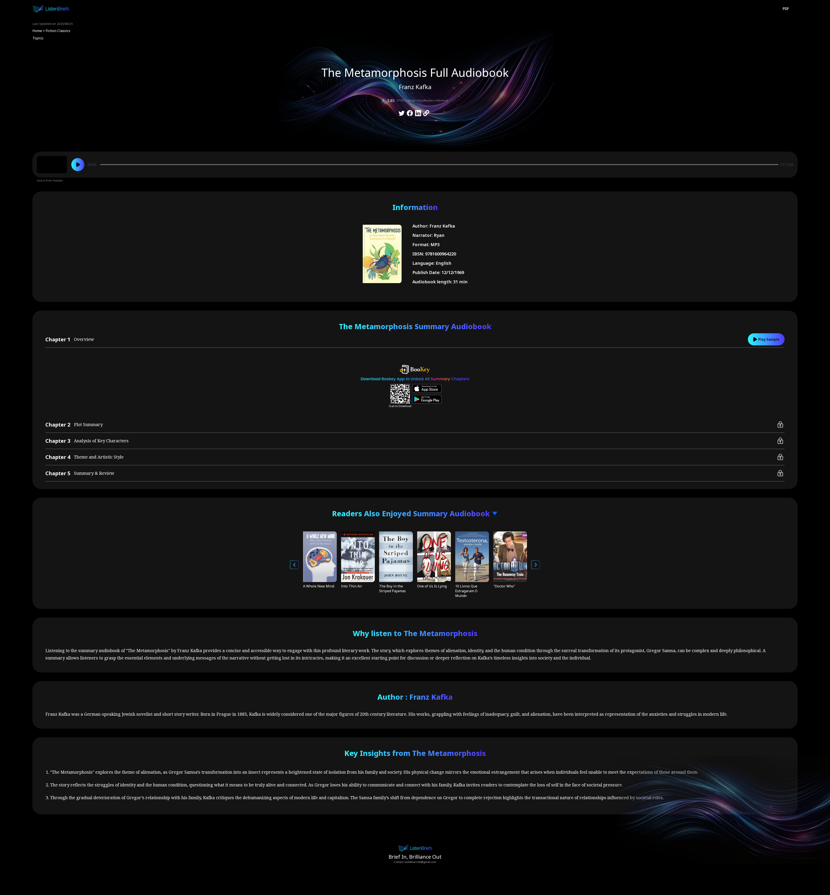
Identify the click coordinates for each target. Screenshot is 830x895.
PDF (786, 8)
